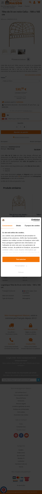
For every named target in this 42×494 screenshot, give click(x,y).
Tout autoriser (21, 259)
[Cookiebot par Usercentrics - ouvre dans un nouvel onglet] (31, 220)
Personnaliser (20, 266)
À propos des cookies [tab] (32, 225)
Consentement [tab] (7, 225)
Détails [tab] (18, 225)
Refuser (21, 272)
